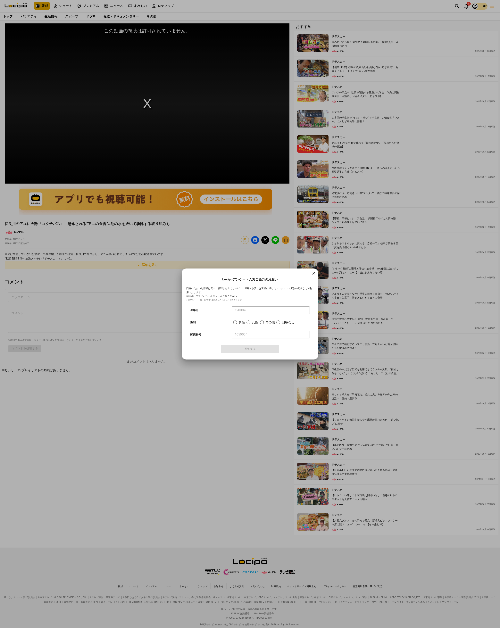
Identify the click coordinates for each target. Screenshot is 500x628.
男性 (242, 322)
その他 (270, 322)
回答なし (288, 322)
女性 (255, 322)
